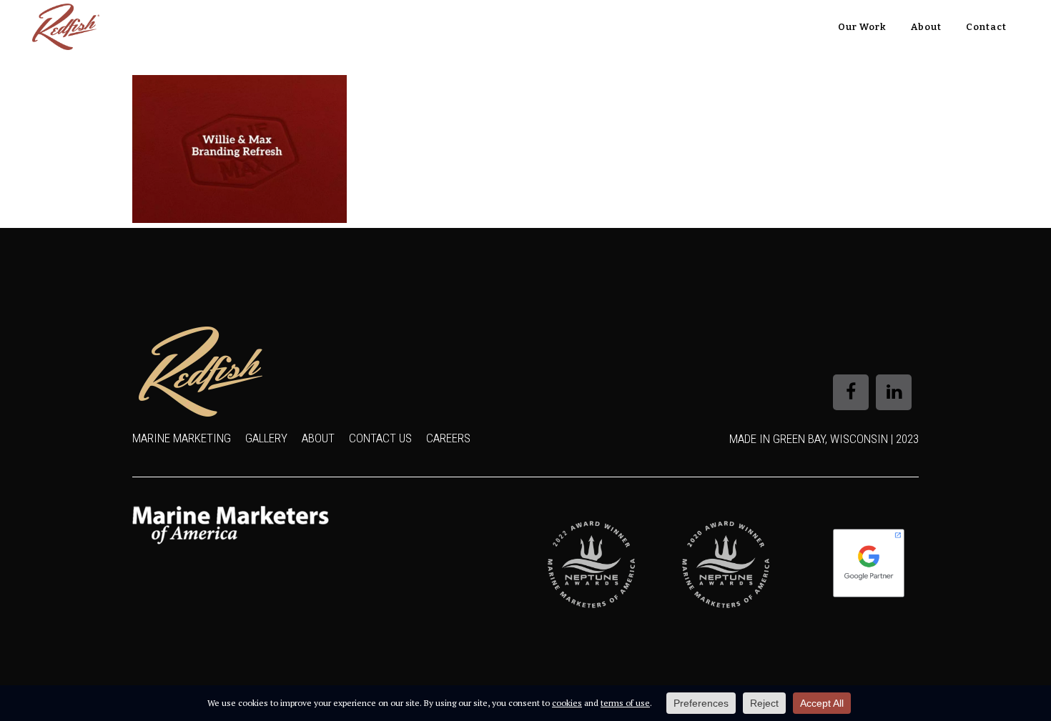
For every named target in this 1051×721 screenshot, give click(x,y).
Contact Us (380, 438)
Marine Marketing (181, 438)
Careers (448, 438)
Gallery (266, 438)
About (318, 438)
